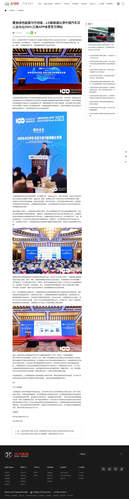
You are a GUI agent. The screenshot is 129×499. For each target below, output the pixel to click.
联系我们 (110, 4)
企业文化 (7, 481)
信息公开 (63, 478)
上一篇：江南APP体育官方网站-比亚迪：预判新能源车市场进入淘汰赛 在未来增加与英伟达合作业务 (44, 431)
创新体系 (49, 475)
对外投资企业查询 (31, 495)
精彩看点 (23, 481)
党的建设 (7, 478)
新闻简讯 (21, 10)
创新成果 (49, 481)
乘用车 (36, 472)
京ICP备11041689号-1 (60, 492)
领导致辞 (7, 475)
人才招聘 (80, 478)
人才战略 (80, 472)
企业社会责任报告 (65, 475)
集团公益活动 (64, 472)
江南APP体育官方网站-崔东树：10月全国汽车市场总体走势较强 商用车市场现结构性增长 (102, 64)
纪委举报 (41, 495)
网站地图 (14, 495)
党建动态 (23, 475)
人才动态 (80, 475)
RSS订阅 (70, 495)
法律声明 (55, 495)
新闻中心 (12, 10)
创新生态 (49, 478)
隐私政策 (63, 495)
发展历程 (7, 484)
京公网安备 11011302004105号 (41, 492)
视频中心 (23, 484)
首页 (39, 4)
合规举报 (48, 495)
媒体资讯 (23, 478)
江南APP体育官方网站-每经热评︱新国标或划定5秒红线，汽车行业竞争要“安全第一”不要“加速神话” (102, 90)
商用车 (36, 475)
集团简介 (7, 472)
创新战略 (49, 472)
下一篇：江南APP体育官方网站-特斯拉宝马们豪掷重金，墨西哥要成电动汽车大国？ (39, 434)
